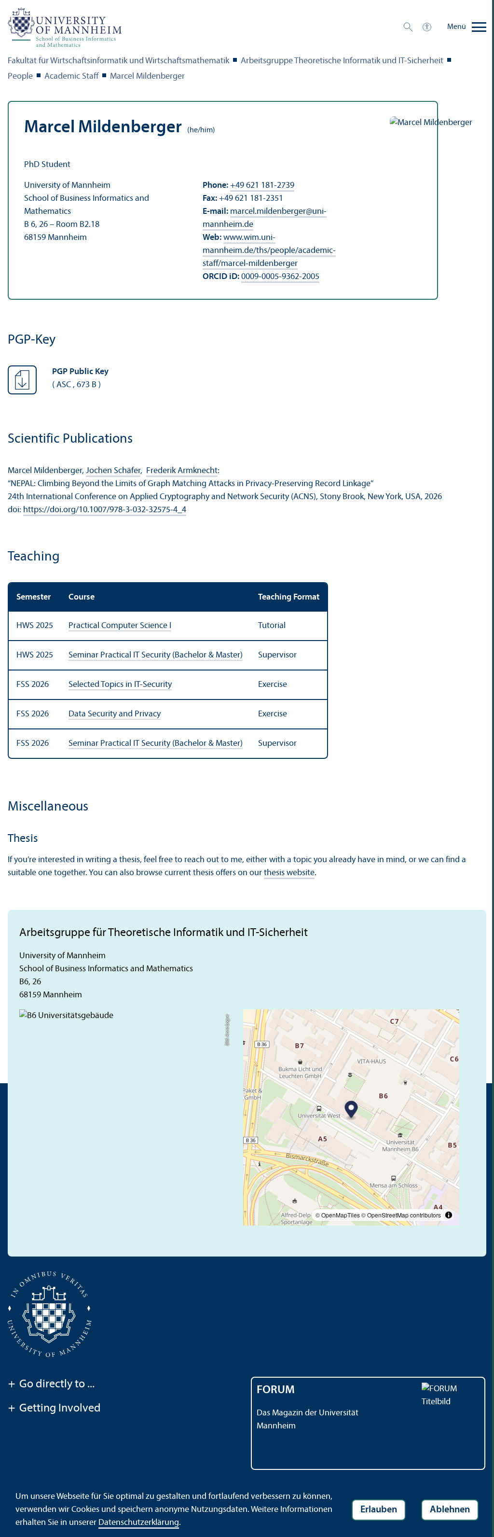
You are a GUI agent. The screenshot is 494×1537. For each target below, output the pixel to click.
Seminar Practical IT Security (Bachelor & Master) (156, 655)
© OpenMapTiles (338, 1215)
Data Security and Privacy (115, 714)
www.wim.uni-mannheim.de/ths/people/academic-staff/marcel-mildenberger (269, 250)
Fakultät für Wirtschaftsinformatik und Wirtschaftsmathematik (118, 61)
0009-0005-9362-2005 (280, 276)
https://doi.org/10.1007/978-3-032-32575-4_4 (104, 510)
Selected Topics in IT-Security (120, 684)
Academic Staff (71, 76)
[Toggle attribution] (448, 1215)
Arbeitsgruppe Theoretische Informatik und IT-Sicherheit (342, 61)
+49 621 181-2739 (262, 185)
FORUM (276, 1390)
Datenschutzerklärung (138, 1522)
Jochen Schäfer (113, 470)
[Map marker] (351, 1110)
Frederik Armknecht (182, 470)
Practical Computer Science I (120, 625)
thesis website (289, 873)
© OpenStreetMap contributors (401, 1215)
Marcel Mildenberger (147, 76)
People (20, 76)
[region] (247, 670)
